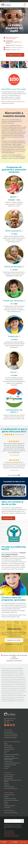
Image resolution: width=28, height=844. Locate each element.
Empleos (6, 796)
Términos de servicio (9, 833)
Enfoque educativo (8, 732)
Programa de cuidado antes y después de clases (11, 759)
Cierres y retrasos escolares (10, 788)
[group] (5, 64)
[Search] (22, 821)
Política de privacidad (9, 832)
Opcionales (7, 766)
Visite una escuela (8, 776)
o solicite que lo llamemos (13, 644)
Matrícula (6, 783)
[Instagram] (8, 725)
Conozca (7, 518)
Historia (6, 803)
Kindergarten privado (9, 756)
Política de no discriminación (11, 834)
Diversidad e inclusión (9, 794)
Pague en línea (9, 720)
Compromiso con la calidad (10, 735)
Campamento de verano (10, 764)
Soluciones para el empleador (11, 800)
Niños (13, 231)
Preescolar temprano (9, 749)
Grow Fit (6, 768)
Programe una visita (11, 718)
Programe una (14, 55)
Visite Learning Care (9, 830)
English (7, 722)
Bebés (5, 743)
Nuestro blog (9, 810)
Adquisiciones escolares (10, 798)
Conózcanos (9, 792)
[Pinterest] (11, 725)
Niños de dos (13, 266)
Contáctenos (18, 45)
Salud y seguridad (8, 778)
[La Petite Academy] (5, 5)
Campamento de (14, 411)
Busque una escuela (9, 774)
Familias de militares (9, 786)
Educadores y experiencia (10, 733)
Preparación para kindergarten (11, 754)
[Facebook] (5, 725)
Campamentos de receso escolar (12, 763)
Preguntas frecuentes (9, 805)
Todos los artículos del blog (10, 812)
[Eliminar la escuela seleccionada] (1, 8)
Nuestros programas (12, 741)
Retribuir (6, 802)
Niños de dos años (8, 747)
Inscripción (6, 784)
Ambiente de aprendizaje (10, 737)
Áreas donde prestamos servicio (12, 836)
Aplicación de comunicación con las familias (13, 780)
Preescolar (13, 300)
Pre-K (5, 752)
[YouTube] (14, 725)
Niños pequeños (8, 745)
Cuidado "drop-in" (8, 761)
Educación (8, 730)
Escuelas (7, 772)
